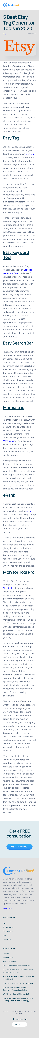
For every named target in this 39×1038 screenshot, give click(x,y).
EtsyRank (7, 588)
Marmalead (8, 440)
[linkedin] (25, 1019)
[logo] (11, 3)
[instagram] (17, 1019)
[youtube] (21, 1019)
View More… (8, 908)
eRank (29, 511)
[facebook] (13, 1019)
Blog (4, 34)
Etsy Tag (29, 153)
